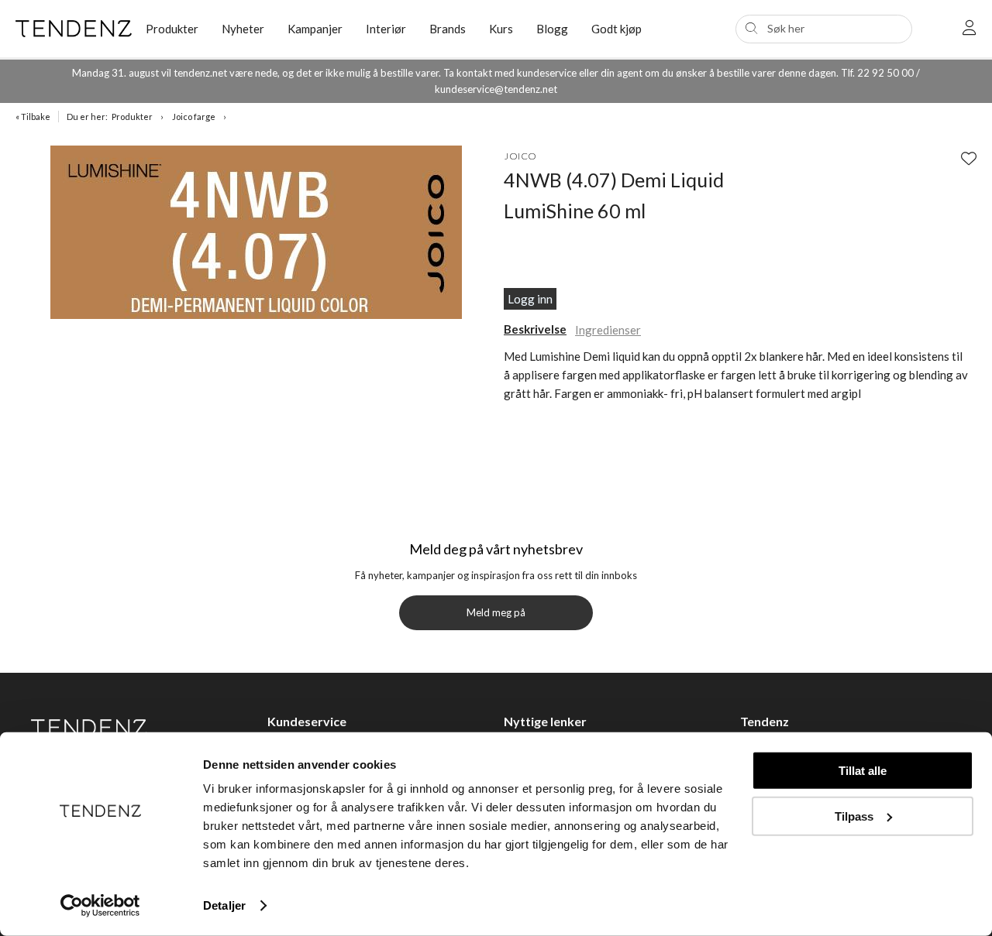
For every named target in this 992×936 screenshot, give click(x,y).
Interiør (386, 29)
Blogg (552, 29)
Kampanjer (315, 29)
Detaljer (224, 905)
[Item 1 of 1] (255, 235)
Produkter (132, 116)
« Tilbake (33, 116)
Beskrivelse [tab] (535, 329)
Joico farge (193, 116)
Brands (447, 29)
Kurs (501, 29)
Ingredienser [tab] (608, 330)
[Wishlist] (968, 158)
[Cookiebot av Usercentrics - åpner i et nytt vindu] (100, 905)
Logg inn (530, 299)
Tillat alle (863, 770)
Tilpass (854, 815)
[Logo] (69, 28)
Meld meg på (496, 612)
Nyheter (243, 29)
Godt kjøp (616, 29)
